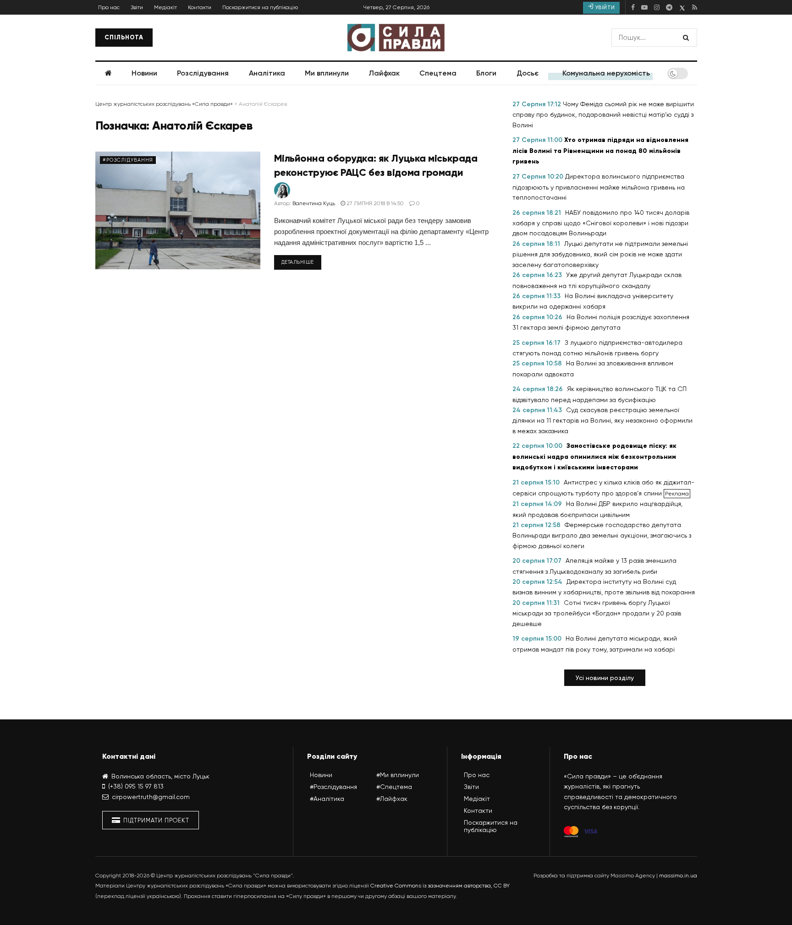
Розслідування (203, 73)
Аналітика (267, 73)
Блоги (486, 73)
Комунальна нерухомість (606, 73)
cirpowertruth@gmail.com (151, 796)
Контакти (199, 7)
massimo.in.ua (678, 875)
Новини (144, 73)
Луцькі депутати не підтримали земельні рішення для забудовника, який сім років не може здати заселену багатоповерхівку (600, 254)
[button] (604, 677)
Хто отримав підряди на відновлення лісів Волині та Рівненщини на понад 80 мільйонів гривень (600, 150)
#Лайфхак (391, 798)
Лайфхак (384, 73)
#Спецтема (394, 786)
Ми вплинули (327, 73)
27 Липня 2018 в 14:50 (374, 203)
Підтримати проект (155, 820)
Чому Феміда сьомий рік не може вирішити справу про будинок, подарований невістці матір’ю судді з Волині (603, 114)
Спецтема (437, 73)
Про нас (109, 7)
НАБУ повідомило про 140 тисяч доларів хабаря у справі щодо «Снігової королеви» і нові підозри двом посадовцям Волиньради (600, 223)
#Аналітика (327, 798)
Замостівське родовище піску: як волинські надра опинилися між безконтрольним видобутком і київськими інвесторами (594, 456)
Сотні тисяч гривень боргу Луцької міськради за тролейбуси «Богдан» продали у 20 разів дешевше (596, 613)
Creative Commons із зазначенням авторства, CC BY (440, 885)
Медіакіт (165, 7)
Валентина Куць (313, 203)
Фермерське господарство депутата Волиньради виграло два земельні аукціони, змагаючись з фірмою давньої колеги (601, 535)
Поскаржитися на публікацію (260, 7)
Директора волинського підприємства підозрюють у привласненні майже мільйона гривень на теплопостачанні (598, 187)
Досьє (528, 73)
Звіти (137, 7)
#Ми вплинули (397, 774)
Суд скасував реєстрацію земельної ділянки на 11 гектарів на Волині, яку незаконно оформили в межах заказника (602, 420)
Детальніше (297, 262)
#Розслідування (128, 160)
